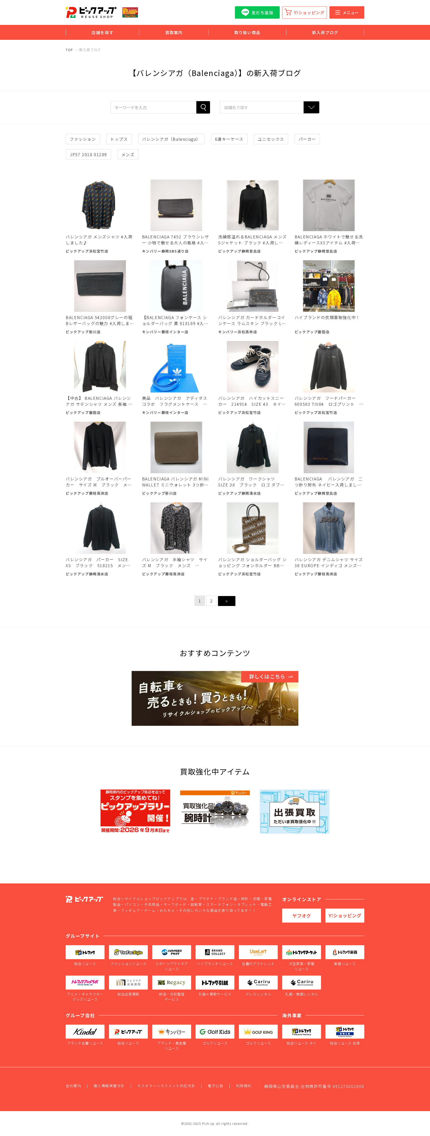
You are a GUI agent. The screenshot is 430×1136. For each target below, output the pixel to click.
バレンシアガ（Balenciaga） (171, 139)
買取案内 (174, 32)
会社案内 (73, 1085)
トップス (119, 139)
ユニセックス (271, 139)
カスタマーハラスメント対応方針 (166, 1085)
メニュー (351, 12)
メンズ (128, 154)
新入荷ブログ (325, 32)
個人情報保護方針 (109, 1085)
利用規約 (243, 1085)
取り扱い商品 (247, 32)
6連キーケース (229, 139)
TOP (69, 49)
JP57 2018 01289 (88, 154)
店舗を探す (102, 32)
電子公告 (215, 1085)
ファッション (83, 139)
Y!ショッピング (309, 12)
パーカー (307, 139)
